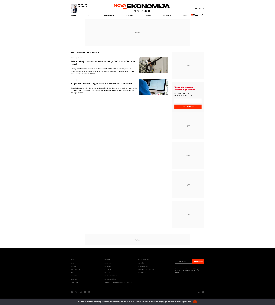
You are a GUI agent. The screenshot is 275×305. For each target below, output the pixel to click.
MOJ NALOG (199, 8)
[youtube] (145, 12)
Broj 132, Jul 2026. (82, 5)
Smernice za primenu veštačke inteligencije (119, 282)
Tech (185, 15)
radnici (80, 58)
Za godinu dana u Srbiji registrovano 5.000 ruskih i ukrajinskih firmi (102, 83)
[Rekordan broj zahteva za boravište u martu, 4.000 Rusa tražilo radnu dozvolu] (153, 65)
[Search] (202, 15)
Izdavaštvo (141, 263)
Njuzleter (108, 269)
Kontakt (107, 260)
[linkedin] (149, 12)
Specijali (129, 15)
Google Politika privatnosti (183, 270)
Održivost (74, 279)
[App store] (199, 292)
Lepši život (167, 15)
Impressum (108, 266)
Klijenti (107, 272)
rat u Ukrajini (83, 80)
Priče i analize (108, 15)
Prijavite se (188, 107)
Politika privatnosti (111, 276)
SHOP (196, 15)
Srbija (73, 15)
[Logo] (142, 8)
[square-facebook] (135, 12)
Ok (195, 302)
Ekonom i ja (142, 272)
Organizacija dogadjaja (146, 269)
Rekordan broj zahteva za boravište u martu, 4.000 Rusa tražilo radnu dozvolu (103, 63)
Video (72, 272)
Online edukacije (143, 260)
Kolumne (73, 266)
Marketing (108, 263)
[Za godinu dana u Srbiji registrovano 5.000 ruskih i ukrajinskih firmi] (153, 87)
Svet (89, 15)
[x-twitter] (138, 12)
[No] (272, 302)
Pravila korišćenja (111, 279)
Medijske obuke (143, 266)
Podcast (148, 15)
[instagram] (142, 12)
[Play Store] (203, 292)
